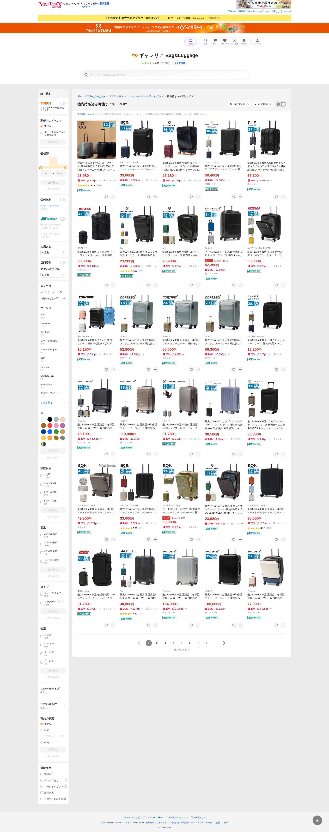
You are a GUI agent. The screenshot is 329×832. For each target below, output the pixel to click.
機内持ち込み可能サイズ (96, 104)
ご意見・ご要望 (221, 822)
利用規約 (150, 822)
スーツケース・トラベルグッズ (146, 96)
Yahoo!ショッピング (134, 817)
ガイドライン (162, 822)
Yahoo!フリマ (198, 817)
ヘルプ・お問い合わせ (201, 822)
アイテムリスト (117, 96)
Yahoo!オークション (177, 817)
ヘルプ (287, 11)
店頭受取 (45, 262)
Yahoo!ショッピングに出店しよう (264, 11)
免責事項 (175, 822)
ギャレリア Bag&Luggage (91, 96)
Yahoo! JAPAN (236, 11)
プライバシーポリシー (111, 822)
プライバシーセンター (133, 822)
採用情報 (185, 822)
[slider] (40, 167)
